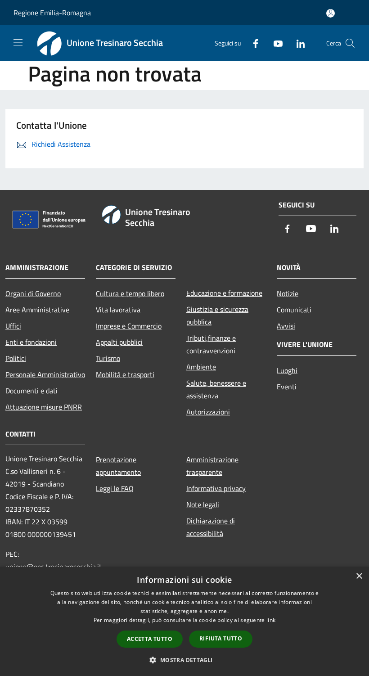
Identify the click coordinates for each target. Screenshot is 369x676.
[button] (184, 659)
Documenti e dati (31, 390)
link (270, 620)
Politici (15, 358)
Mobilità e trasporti (125, 374)
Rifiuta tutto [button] (220, 638)
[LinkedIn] (297, 43)
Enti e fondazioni (31, 342)
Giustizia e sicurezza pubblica (217, 315)
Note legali (202, 504)
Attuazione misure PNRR (43, 406)
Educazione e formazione (224, 293)
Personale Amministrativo (45, 374)
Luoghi (287, 370)
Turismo (108, 358)
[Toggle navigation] (18, 42)
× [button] (359, 576)
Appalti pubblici (119, 342)
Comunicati (294, 309)
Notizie (287, 293)
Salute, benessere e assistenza (216, 389)
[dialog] (184, 621)
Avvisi (286, 325)
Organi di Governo (33, 293)
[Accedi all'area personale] (330, 13)
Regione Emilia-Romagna (52, 12)
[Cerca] (350, 43)
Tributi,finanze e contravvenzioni (211, 344)
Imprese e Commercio (129, 325)
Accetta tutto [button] (149, 639)
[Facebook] (252, 43)
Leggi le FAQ (115, 488)
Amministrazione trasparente (212, 466)
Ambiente (201, 366)
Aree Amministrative (37, 309)
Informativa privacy (216, 488)
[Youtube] (275, 43)
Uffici (13, 325)
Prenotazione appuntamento (118, 466)
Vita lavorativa (118, 309)
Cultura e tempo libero (130, 293)
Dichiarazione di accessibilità (210, 527)
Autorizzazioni (208, 411)
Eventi (287, 386)
